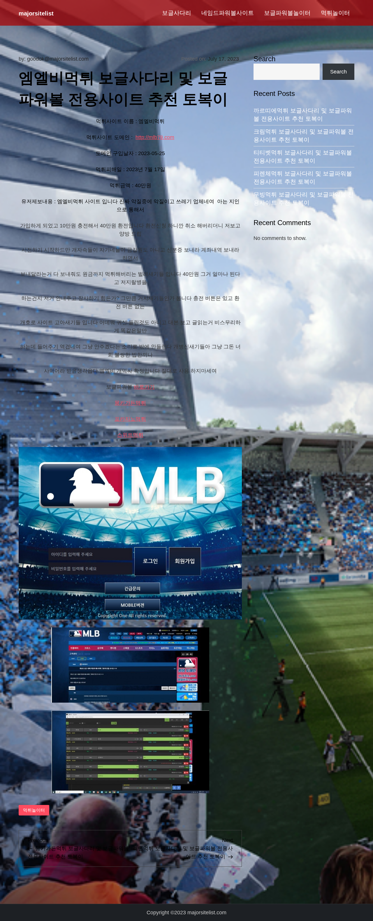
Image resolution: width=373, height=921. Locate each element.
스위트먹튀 (130, 435)
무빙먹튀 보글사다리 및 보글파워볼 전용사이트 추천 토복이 (304, 198)
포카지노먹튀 (130, 419)
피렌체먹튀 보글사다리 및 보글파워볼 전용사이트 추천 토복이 (303, 177)
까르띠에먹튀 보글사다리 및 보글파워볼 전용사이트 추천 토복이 (303, 114)
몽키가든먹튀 (130, 403)
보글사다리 (176, 13)
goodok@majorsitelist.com (58, 59)
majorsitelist (36, 13)
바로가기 (144, 387)
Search (264, 59)
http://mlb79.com (155, 137)
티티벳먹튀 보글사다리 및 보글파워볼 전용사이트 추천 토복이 (303, 156)
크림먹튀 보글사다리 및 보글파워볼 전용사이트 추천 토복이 (304, 135)
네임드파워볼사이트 (227, 13)
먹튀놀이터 (335, 13)
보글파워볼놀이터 (287, 13)
